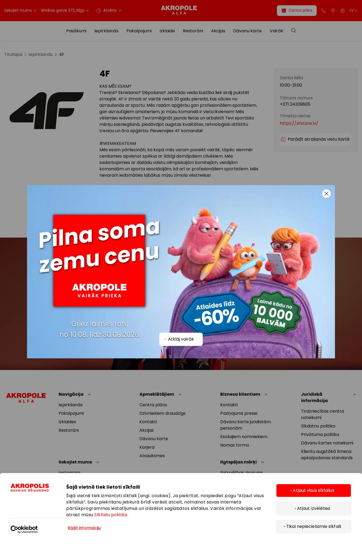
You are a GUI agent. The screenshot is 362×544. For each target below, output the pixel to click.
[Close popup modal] (326, 193)
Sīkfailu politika (110, 515)
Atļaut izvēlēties (313, 508)
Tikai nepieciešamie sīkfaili (313, 526)
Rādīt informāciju (84, 527)
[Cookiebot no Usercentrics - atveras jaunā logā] (38, 525)
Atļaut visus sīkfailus (313, 490)
